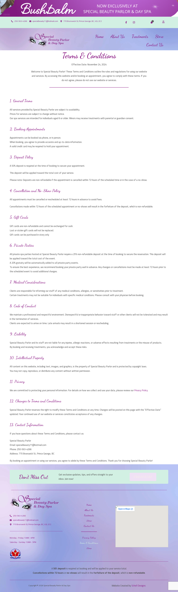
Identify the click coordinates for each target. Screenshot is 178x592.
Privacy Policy (141, 390)
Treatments (140, 36)
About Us (118, 36)
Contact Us (154, 44)
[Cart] (151, 22)
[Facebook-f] (126, 22)
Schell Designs (139, 585)
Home (99, 36)
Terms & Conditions (89, 542)
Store (159, 36)
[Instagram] (133, 22)
